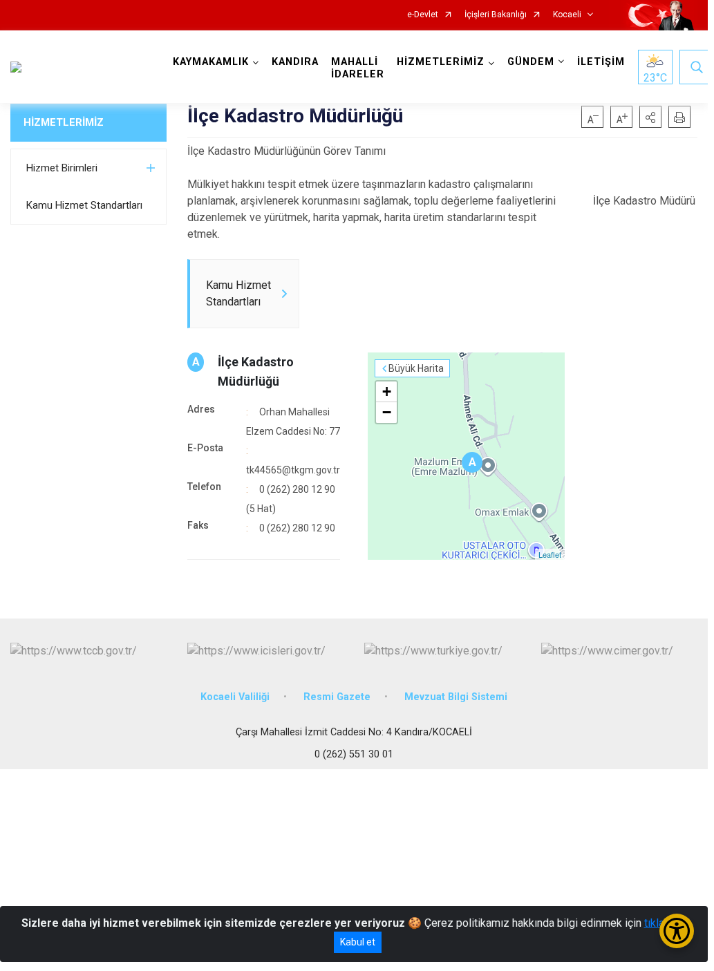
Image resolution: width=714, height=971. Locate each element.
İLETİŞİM (601, 62)
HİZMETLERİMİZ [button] (441, 62)
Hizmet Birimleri (61, 168)
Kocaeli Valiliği (235, 697)
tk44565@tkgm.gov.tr (293, 469)
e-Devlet (422, 14)
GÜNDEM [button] (530, 62)
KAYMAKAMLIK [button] (211, 62)
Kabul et (357, 942)
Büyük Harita (416, 368)
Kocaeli (567, 14)
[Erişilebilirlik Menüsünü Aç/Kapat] (676, 931)
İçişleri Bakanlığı (495, 14)
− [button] (386, 412)
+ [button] (386, 391)
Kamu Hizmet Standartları (84, 205)
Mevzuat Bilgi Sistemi (455, 697)
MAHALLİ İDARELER (357, 68)
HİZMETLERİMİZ (64, 122)
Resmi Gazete (336, 697)
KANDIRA (295, 62)
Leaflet (549, 554)
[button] (650, 117)
